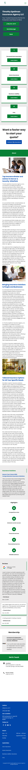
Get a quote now (6, 494)
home (12, 483)
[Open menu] (25, 3)
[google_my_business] (10, 725)
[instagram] (6, 725)
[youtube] (8, 725)
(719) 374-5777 (10, 674)
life (14, 419)
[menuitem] (14, 746)
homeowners (5, 419)
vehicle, (16, 483)
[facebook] (3, 725)
